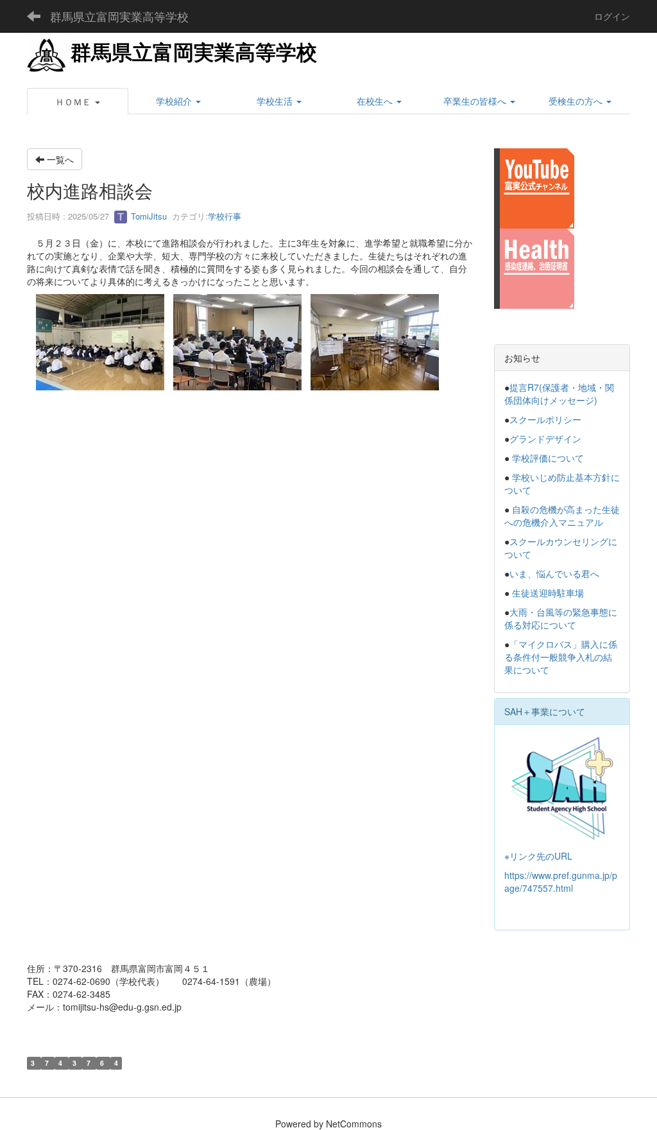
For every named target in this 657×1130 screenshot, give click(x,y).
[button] (78, 101)
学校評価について (548, 457)
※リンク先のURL (538, 855)
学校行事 (224, 216)
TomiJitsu (147, 216)
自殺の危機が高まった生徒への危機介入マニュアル (562, 515)
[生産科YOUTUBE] (534, 186)
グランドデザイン (545, 438)
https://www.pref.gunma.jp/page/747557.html (560, 881)
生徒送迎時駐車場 (548, 592)
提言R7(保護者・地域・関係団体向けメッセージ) (559, 393)
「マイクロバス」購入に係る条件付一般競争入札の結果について (560, 657)
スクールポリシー (545, 419)
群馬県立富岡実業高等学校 (119, 16)
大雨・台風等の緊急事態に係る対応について (560, 618)
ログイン (612, 16)
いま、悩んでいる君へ (554, 573)
